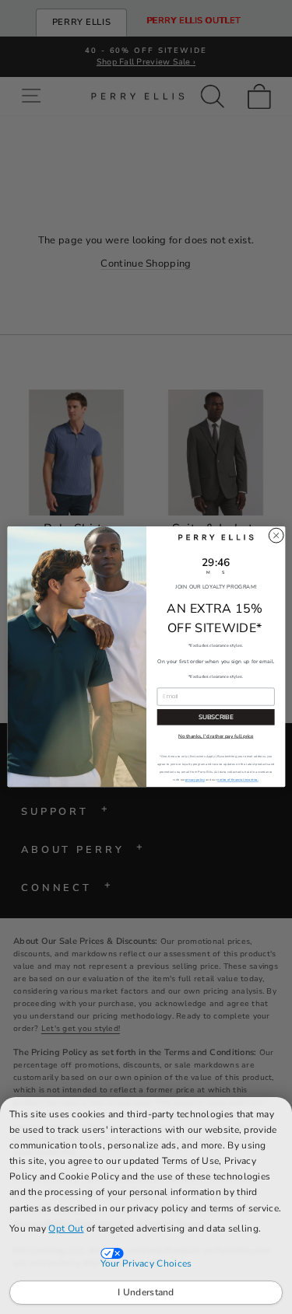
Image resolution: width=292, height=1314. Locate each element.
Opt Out (65, 1228)
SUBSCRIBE (215, 717)
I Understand (146, 1292)
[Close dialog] (275, 535)
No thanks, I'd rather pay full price (215, 736)
